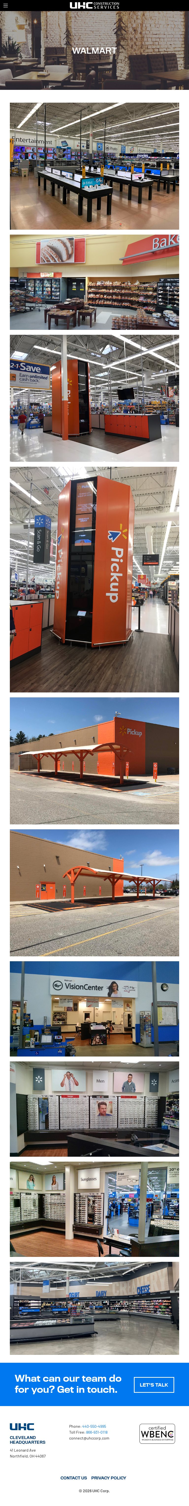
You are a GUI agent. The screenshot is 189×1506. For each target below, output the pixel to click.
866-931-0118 (97, 1432)
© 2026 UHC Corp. (94, 1490)
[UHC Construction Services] (94, 5)
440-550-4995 (94, 1426)
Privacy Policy (108, 1477)
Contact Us (74, 1477)
